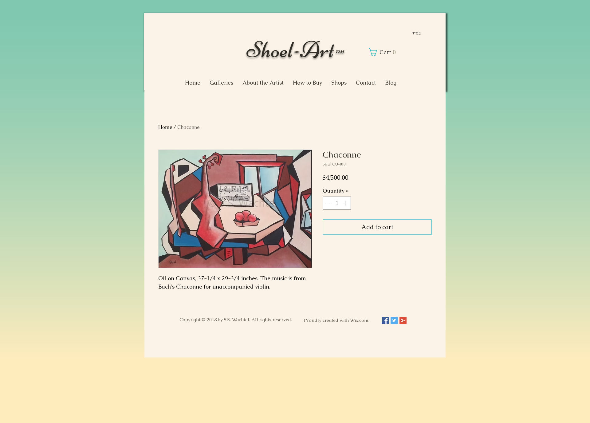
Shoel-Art (295, 49)
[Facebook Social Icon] (385, 320)
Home (165, 127)
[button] (383, 52)
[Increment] (345, 203)
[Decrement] (328, 203)
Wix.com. (359, 320)
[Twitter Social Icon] (394, 320)
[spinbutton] (337, 203)
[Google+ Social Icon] (403, 320)
